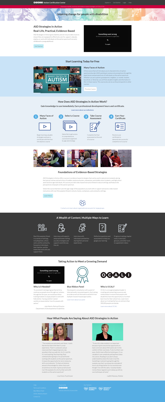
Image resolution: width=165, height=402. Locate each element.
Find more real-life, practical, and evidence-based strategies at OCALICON (82, 6)
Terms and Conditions (40, 388)
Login (124, 2)
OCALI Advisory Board (40, 393)
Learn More (48, 196)
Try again (107, 44)
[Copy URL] (107, 40)
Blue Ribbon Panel (39, 391)
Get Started (116, 2)
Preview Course (90, 89)
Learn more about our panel (76, 300)
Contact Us (37, 396)
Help (130, 2)
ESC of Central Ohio (72, 390)
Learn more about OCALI (109, 306)
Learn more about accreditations (82, 110)
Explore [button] (107, 2)
